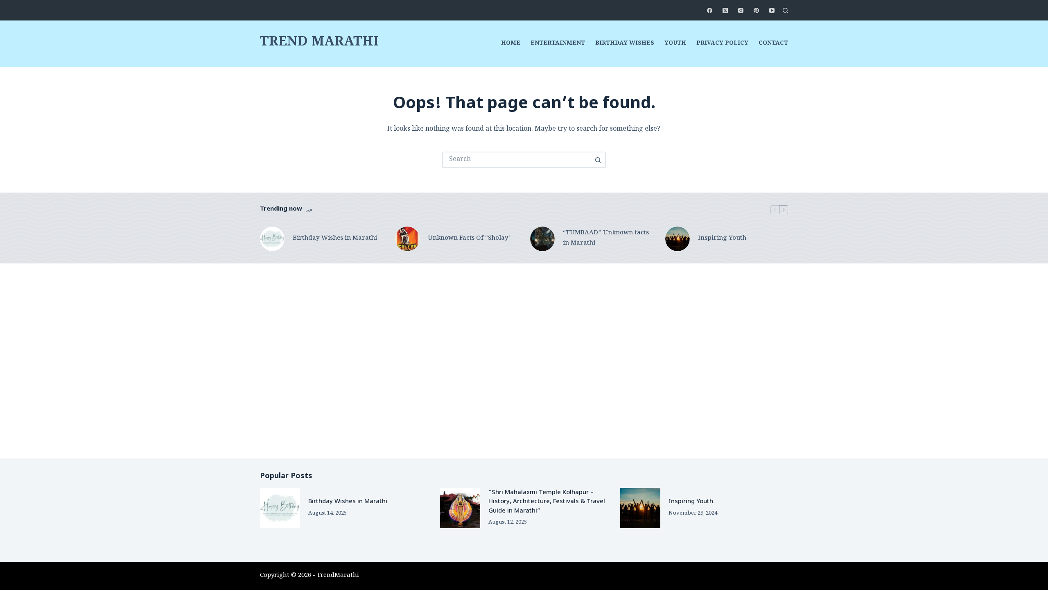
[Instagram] (740, 10)
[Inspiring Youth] (677, 239)
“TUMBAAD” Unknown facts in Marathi (606, 238)
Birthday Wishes (624, 43)
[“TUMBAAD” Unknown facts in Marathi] (542, 239)
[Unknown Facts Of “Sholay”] (407, 239)
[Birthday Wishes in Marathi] (272, 239)
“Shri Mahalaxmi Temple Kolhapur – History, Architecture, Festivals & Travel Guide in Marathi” (546, 502)
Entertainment (558, 43)
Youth (675, 43)
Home (510, 43)
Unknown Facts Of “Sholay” (470, 238)
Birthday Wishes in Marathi (335, 238)
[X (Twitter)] (725, 10)
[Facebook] (709, 10)
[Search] (785, 10)
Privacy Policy (722, 43)
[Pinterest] (756, 10)
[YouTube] (772, 10)
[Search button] (597, 159)
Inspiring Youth (722, 238)
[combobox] (516, 160)
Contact (773, 43)
